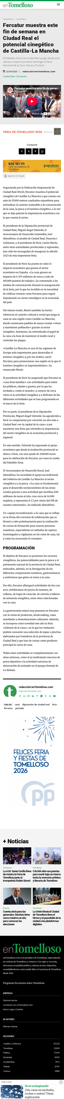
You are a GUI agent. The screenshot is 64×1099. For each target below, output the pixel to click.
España (6, 908)
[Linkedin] (33, 695)
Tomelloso (7, 867)
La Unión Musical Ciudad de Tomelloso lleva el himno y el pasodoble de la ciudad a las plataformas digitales (47, 918)
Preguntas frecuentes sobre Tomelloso (24, 983)
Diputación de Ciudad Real (36, 704)
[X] (29, 151)
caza (17, 704)
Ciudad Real (21, 19)
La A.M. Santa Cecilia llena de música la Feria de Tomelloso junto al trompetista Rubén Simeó (17, 876)
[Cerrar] (61, 1082)
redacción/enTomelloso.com (38, 71)
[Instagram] (28, 695)
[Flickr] (24, 695)
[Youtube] (54, 695)
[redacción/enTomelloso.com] (10, 691)
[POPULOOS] (32, 171)
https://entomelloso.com (30, 691)
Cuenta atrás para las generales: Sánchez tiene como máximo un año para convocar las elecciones (16, 918)
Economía (21, 76)
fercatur (8, 708)
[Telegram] (41, 695)
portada (19, 708)
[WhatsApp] (42, 151)
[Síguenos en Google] (14, 181)
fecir (54, 704)
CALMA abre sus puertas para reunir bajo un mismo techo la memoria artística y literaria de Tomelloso (47, 876)
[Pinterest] (35, 151)
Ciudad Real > (8, 19)
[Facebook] (22, 151)
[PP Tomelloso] (32, 805)
